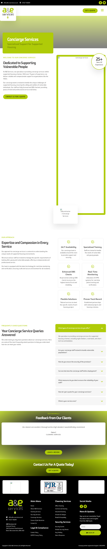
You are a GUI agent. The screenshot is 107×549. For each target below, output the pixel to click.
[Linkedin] (104, 2)
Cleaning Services (63, 501)
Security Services (62, 522)
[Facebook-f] (100, 2)
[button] (102, 10)
